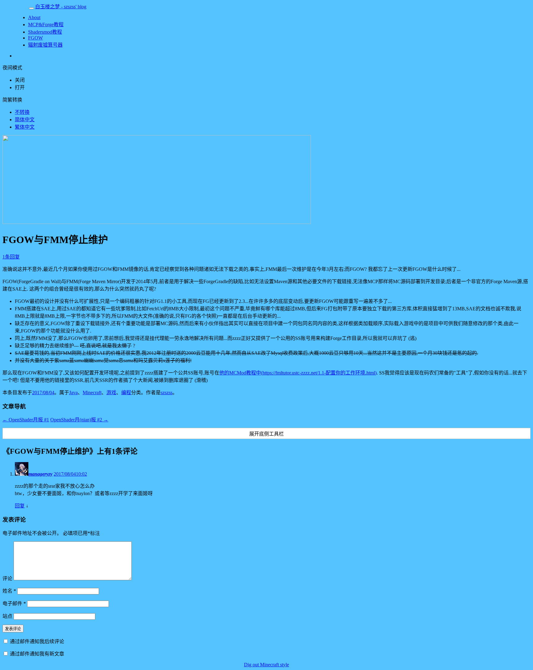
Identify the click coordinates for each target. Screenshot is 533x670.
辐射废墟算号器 (45, 45)
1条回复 (11, 256)
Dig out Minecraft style (266, 664)
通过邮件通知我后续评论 (37, 641)
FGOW (35, 37)
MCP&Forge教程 (46, 24)
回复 (20, 505)
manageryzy (40, 474)
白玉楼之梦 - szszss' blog (60, 6)
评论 (7, 578)
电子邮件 (14, 603)
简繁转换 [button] (12, 99)
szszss (166, 392)
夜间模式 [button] (12, 67)
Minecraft (92, 392)
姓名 (9, 590)
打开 (20, 87)
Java (73, 392)
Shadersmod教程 (45, 32)
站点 (7, 616)
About (34, 17)
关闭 (20, 80)
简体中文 (25, 119)
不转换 (22, 112)
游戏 (111, 392)
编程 (126, 392)
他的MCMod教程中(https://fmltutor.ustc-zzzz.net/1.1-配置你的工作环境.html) (298, 372)
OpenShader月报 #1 (25, 419)
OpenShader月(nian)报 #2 (79, 419)
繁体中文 (25, 127)
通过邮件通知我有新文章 (37, 653)
